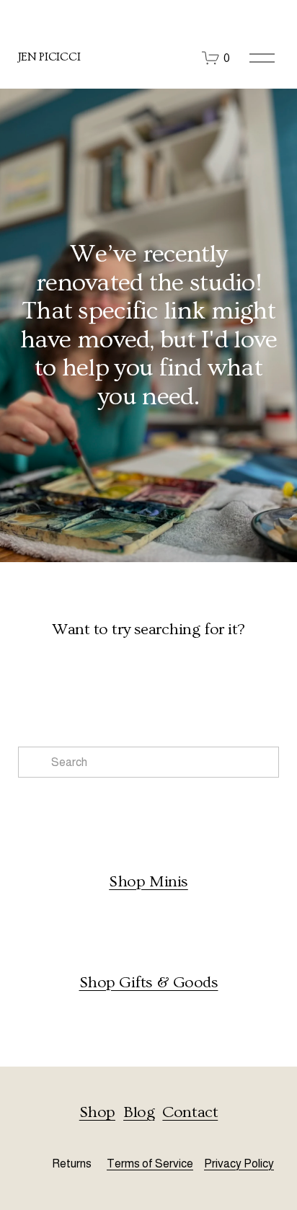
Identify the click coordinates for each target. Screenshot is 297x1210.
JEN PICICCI (49, 56)
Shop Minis (148, 882)
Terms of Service (150, 1163)
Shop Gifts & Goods (148, 983)
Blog (138, 1112)
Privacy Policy (239, 1163)
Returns (72, 1163)
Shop (97, 1112)
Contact (190, 1112)
